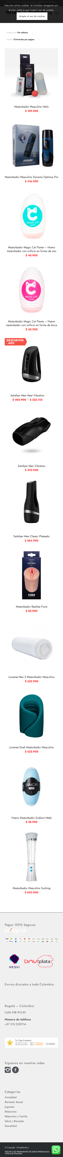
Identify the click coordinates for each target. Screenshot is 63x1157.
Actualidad (11, 1097)
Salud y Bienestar (14, 1121)
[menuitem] (27, 1152)
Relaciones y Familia (16, 1116)
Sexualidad (11, 1126)
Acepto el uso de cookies (32, 16)
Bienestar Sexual (14, 1102)
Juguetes (9, 1107)
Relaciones (10, 1112)
